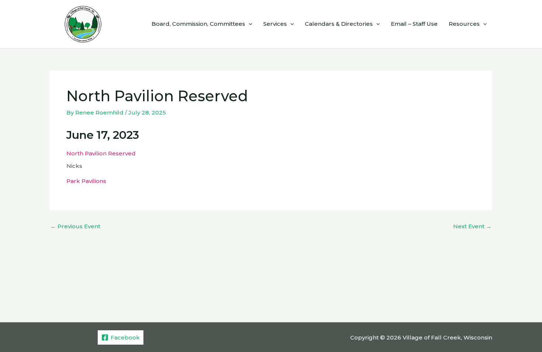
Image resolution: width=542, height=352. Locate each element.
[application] (248, 24)
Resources (464, 23)
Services (275, 23)
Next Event (472, 226)
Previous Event (75, 226)
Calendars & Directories (339, 23)
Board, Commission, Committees (198, 23)
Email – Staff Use (414, 23)
